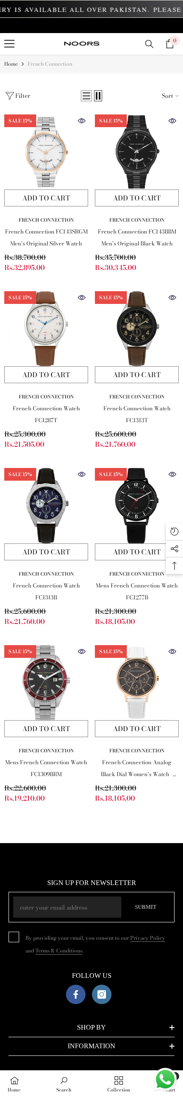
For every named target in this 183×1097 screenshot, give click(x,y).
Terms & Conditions (58, 951)
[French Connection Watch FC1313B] (46, 505)
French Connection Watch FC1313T (137, 414)
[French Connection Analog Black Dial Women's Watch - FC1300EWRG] (137, 682)
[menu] (9, 44)
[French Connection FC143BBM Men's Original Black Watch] (137, 151)
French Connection (50, 64)
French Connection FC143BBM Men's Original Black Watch (137, 237)
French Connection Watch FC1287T (46, 414)
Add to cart (46, 198)
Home (11, 64)
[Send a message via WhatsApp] (165, 1079)
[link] (63, 1083)
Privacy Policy (147, 938)
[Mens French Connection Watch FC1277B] (137, 505)
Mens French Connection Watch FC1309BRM (46, 768)
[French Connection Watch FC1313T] (137, 328)
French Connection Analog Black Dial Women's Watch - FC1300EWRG (137, 769)
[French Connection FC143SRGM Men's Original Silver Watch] (46, 151)
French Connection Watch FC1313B (46, 591)
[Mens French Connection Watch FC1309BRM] (46, 682)
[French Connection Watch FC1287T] (46, 328)
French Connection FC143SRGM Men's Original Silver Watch (46, 237)
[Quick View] (81, 120)
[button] (86, 95)
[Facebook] (76, 994)
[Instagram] (102, 994)
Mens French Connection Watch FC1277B (137, 591)
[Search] (149, 44)
